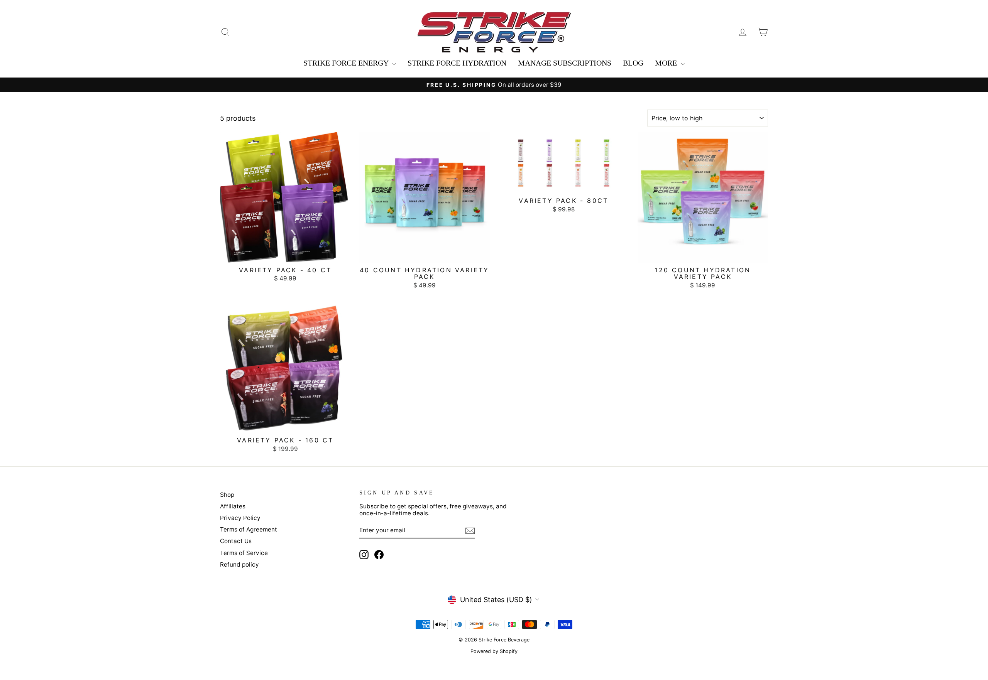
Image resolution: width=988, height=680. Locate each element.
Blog (633, 63)
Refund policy (239, 564)
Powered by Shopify (494, 651)
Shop (227, 494)
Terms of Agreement (248, 529)
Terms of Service (244, 553)
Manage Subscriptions (564, 63)
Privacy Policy (240, 517)
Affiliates (232, 506)
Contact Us (236, 541)
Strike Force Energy (346, 63)
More (667, 63)
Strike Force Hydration (457, 63)
